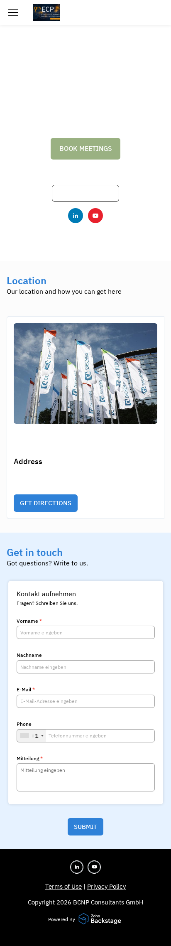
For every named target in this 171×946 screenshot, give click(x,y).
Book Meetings (85, 148)
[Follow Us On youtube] (95, 215)
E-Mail (26, 690)
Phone (24, 724)
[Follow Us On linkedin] (75, 215)
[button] (13, 12)
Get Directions (45, 503)
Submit (85, 827)
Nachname (29, 655)
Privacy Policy (106, 886)
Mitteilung (30, 759)
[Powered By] (100, 919)
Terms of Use (63, 886)
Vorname (29, 621)
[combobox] (31, 736)
